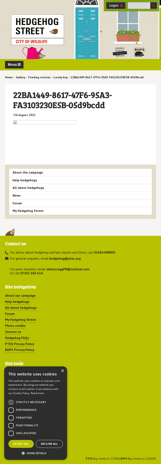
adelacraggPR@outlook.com (68, 269)
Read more (37, 393)
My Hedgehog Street (28, 211)
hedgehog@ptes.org (65, 258)
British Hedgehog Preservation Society (139, 52)
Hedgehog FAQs (17, 338)
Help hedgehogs (25, 180)
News (17, 195)
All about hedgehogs (28, 188)
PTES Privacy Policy (19, 344)
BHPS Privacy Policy (19, 350)
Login (113, 5)
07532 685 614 (31, 273)
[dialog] (35, 413)
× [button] (62, 370)
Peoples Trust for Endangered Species (120, 52)
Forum (17, 203)
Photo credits (15, 326)
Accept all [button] (21, 444)
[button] (35, 453)
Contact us (13, 332)
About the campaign (28, 172)
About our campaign (20, 295)
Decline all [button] (49, 444)
